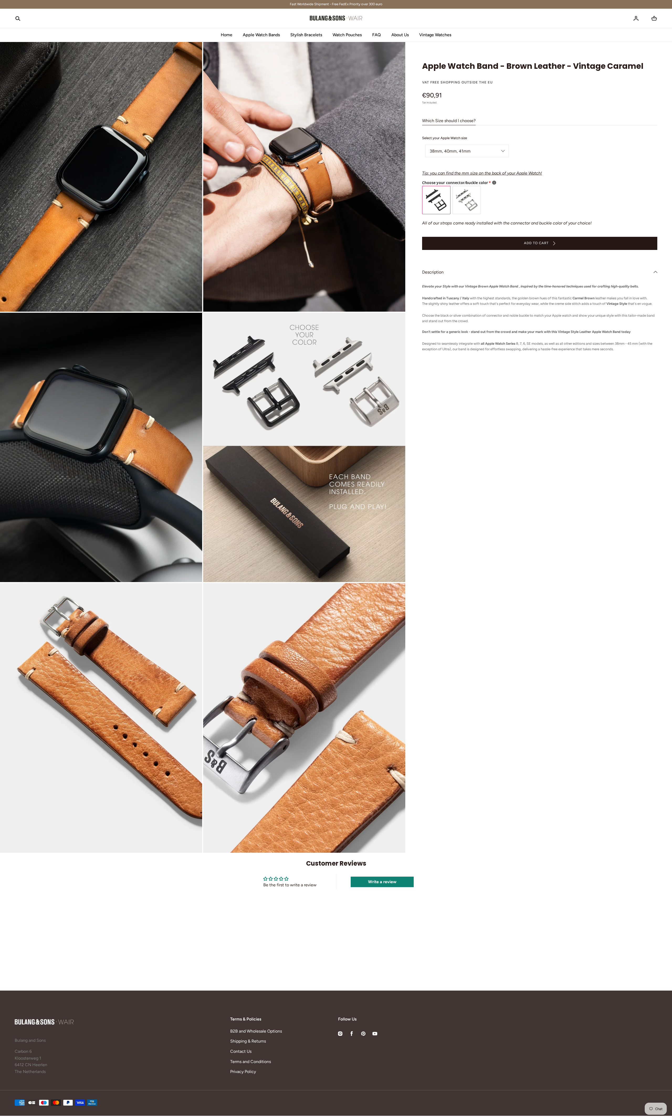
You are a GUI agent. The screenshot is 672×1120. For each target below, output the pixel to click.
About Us (400, 34)
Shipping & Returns (248, 1041)
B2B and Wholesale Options (256, 1031)
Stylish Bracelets (306, 34)
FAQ (376, 34)
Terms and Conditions (250, 1061)
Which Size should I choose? (449, 120)
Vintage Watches (435, 34)
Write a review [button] (382, 881)
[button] (18, 18)
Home (226, 34)
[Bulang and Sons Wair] (336, 18)
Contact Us (240, 1051)
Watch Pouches (347, 34)
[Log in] (636, 18)
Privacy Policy (243, 1071)
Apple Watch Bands (261, 34)
